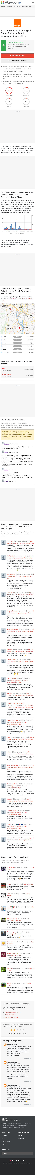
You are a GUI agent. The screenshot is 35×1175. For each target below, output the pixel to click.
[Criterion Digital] (17, 1160)
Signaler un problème (18, 55)
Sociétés (9, 6)
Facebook (21, 1138)
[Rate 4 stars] (20, 1030)
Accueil (3, 6)
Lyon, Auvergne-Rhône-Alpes (24, 543)
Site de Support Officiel (11, 1017)
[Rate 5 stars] (23, 1030)
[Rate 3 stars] (17, 1030)
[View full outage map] (17, 318)
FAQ (3, 1138)
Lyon (10, 299)
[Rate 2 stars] (14, 1030)
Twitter (20, 1135)
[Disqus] (17, 461)
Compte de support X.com (12, 1012)
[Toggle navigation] (33, 2)
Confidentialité (6, 1141)
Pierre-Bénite (17, 299)
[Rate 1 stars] (11, 1030)
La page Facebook (10, 1014)
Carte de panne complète (18, 60)
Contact (4, 1144)
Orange (16, 6)
